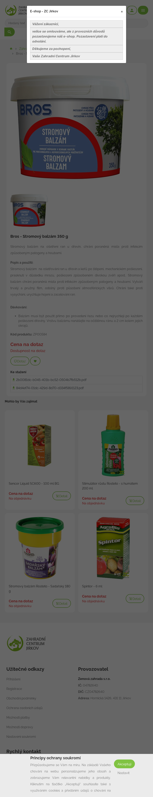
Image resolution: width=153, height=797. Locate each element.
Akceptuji (124, 764)
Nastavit (123, 773)
